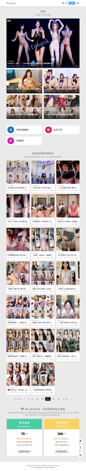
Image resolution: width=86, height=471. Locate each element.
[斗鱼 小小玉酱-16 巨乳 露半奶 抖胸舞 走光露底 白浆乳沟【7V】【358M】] (18, 205)
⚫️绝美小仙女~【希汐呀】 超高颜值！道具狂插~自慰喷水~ (18, 391)
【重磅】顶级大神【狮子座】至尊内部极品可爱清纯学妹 (18, 290)
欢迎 (43, 11)
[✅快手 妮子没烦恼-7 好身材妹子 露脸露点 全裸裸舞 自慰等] (43, 273)
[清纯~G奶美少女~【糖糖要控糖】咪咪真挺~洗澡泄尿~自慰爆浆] (43, 340)
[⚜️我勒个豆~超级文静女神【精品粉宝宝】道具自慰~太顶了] (67, 273)
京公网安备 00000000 (49, 467)
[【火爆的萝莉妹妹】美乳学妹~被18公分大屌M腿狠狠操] (43, 374)
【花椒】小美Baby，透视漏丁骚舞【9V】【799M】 (42, 256)
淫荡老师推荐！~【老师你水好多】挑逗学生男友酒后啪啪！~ (17, 323)
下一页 (65, 399)
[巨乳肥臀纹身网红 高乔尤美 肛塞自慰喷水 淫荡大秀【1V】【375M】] (18, 239)
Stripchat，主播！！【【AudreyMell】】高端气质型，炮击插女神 (24, 90)
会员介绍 (57, 129)
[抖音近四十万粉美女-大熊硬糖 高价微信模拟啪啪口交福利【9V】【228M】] (67, 205)
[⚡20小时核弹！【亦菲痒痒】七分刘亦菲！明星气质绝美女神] (61, 81)
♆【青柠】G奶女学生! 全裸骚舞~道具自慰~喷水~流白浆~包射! (61, 115)
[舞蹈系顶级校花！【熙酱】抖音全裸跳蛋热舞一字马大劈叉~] (18, 340)
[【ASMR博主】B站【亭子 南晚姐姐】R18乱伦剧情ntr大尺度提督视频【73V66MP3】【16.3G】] (67, 239)
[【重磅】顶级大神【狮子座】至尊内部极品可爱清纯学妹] (18, 273)
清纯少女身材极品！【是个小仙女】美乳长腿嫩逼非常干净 (67, 357)
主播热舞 (11, 186)
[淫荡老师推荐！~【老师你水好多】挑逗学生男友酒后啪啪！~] (18, 306)
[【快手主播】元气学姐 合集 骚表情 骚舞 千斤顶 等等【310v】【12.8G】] (43, 172)
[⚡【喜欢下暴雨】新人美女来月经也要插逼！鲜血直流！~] (67, 306)
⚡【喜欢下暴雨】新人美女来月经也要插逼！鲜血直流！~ (67, 323)
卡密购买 (20, 140)
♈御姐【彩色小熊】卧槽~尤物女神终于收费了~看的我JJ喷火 (42, 323)
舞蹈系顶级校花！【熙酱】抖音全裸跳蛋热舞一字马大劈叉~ (18, 357)
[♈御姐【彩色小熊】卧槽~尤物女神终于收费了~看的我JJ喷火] (43, 306)
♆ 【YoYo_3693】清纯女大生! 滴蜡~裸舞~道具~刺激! (23, 115)
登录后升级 (25, 451)
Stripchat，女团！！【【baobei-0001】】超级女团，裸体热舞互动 (29, 63)
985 (37, 399)
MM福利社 (44, 465)
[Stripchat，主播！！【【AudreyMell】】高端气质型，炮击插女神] (24, 81)
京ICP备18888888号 (37, 467)
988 (53, 399)
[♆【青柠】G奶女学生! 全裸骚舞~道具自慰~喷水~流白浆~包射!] (61, 107)
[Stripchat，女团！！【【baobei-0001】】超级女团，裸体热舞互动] (43, 43)
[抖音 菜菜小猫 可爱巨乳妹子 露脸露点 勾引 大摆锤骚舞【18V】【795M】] (18, 172)
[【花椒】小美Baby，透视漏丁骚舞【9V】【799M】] (43, 239)
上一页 (31, 399)
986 (42, 399)
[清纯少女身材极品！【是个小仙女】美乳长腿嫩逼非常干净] (67, 340)
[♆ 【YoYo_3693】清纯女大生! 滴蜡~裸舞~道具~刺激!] (24, 107)
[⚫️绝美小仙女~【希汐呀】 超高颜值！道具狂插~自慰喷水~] (18, 374)
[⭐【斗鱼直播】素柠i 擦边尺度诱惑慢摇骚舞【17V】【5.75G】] (67, 172)
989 (58, 399)
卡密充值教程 (22, 129)
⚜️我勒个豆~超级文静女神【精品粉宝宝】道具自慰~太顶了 (67, 290)
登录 (72, 3)
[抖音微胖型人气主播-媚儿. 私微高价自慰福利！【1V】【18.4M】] (43, 205)
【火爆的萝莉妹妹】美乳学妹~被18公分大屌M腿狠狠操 (42, 391)
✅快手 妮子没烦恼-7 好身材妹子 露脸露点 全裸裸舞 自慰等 (42, 290)
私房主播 (11, 61)
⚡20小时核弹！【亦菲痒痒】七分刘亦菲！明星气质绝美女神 (61, 90)
